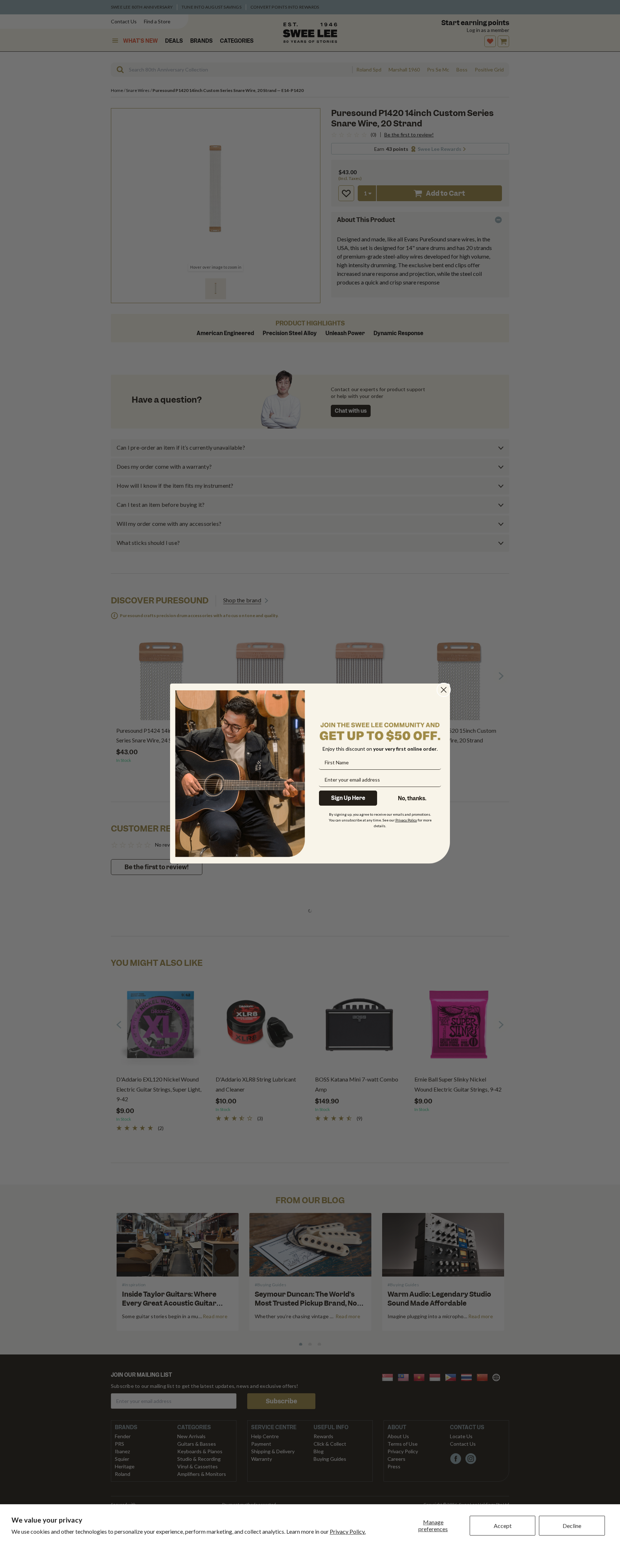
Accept (503, 1525)
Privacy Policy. (348, 1531)
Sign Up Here (348, 798)
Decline (572, 1525)
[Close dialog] (443, 690)
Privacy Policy (406, 820)
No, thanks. (412, 798)
